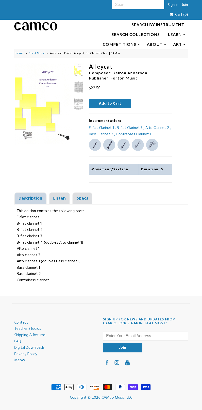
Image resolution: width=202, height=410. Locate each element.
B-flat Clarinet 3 (130, 128)
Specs (82, 198)
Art (177, 44)
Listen (59, 198)
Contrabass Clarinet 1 (133, 134)
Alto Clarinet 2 (157, 128)
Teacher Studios (27, 329)
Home (19, 53)
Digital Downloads (29, 348)
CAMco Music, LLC (116, 397)
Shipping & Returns (30, 335)
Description (30, 198)
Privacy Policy (25, 354)
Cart (180, 15)
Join (185, 5)
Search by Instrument (158, 24)
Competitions (119, 44)
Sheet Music (37, 53)
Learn (175, 34)
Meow (19, 360)
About (155, 44)
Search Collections (136, 34)
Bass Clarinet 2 (101, 134)
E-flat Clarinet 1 (102, 128)
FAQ (17, 341)
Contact (21, 322)
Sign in (173, 5)
